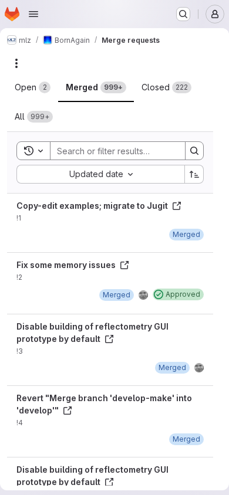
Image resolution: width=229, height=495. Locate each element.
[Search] (194, 150)
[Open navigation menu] (33, 14)
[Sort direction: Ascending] (194, 174)
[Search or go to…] (183, 14)
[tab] (32, 87)
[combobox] (100, 174)
